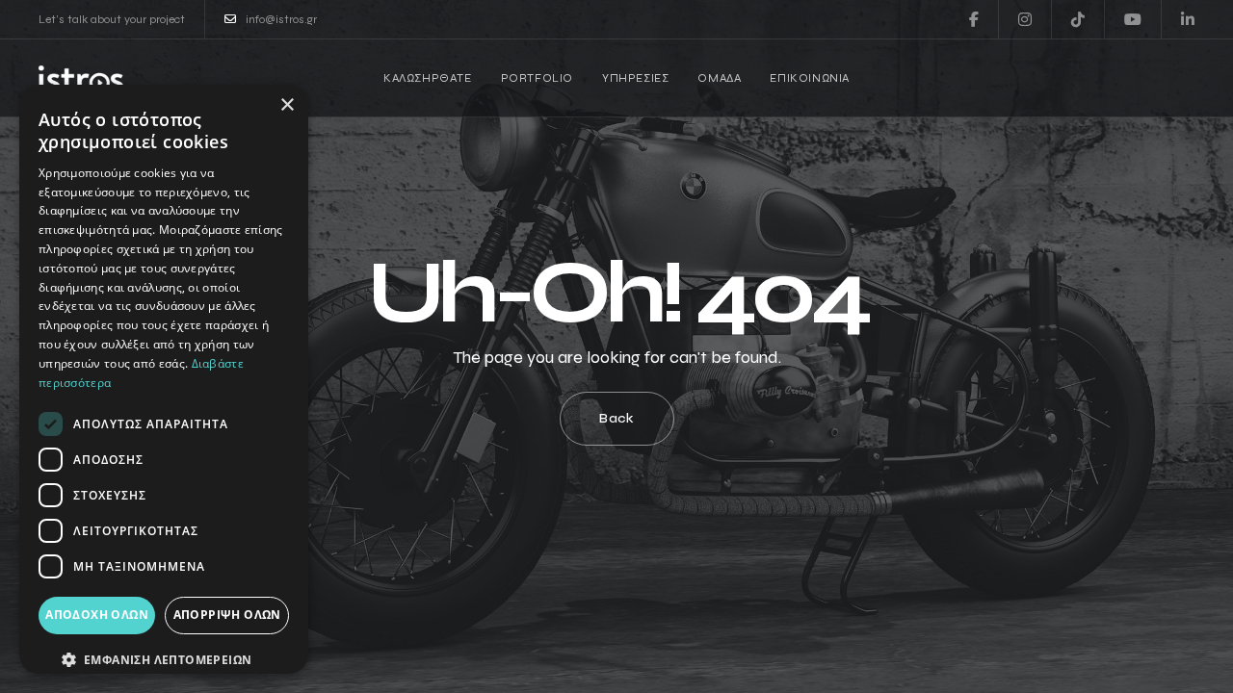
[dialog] (163, 379)
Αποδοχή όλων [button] (96, 614)
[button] (164, 660)
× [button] (286, 105)
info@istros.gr (281, 19)
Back (617, 418)
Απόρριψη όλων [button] (227, 614)
